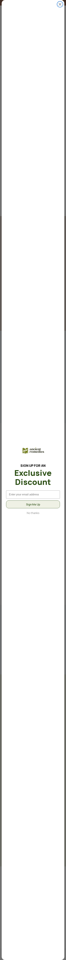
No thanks (33, 513)
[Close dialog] (60, 4)
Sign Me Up (33, 504)
